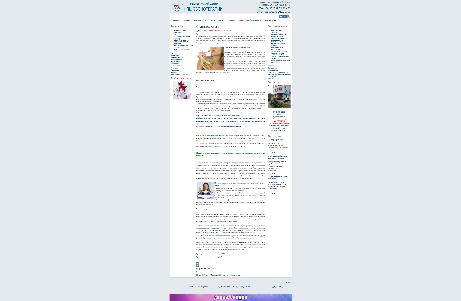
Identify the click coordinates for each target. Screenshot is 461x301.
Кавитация (272, 76)
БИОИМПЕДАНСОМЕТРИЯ (183, 45)
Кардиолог (175, 55)
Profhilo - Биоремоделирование (279, 33)
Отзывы (221, 20)
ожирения (242, 242)
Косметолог (175, 66)
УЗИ (175, 34)
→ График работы (275, 140)
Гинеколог (175, 64)
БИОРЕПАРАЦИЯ (277, 41)
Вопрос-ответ (210, 20)
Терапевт (174, 53)
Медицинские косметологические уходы (278, 71)
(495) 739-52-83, (279, 114)
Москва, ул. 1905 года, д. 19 (276, 4)
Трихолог (174, 68)
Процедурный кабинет (179, 74)
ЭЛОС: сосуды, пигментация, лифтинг (279, 50)
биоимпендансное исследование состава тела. (214, 228)
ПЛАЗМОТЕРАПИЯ (277, 37)
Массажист (175, 70)
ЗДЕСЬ (220, 257)
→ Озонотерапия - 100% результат (278, 178)
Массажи (271, 79)
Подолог (174, 72)
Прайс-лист (197, 20)
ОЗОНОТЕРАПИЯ (180, 30)
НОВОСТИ (271, 153)
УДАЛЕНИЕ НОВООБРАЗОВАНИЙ (181, 48)
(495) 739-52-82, (279, 112)
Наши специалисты (253, 20)
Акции (240, 20)
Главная (176, 20)
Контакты (231, 20)
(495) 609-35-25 (279, 116)
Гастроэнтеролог (177, 57)
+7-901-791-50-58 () (274, 12)
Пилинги (271, 66)
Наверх (289, 282)
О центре (186, 20)
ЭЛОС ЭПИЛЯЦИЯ (277, 54)
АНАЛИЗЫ (177, 32)
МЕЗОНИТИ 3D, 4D (277, 47)
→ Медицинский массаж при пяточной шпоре (277, 157)
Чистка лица (272, 68)
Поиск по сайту (270, 20)
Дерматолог (175, 61)
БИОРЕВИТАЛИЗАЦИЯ (279, 39)
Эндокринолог (176, 59)
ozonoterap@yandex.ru (212, 272)
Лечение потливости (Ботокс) (279, 74)
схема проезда (235, 275)
